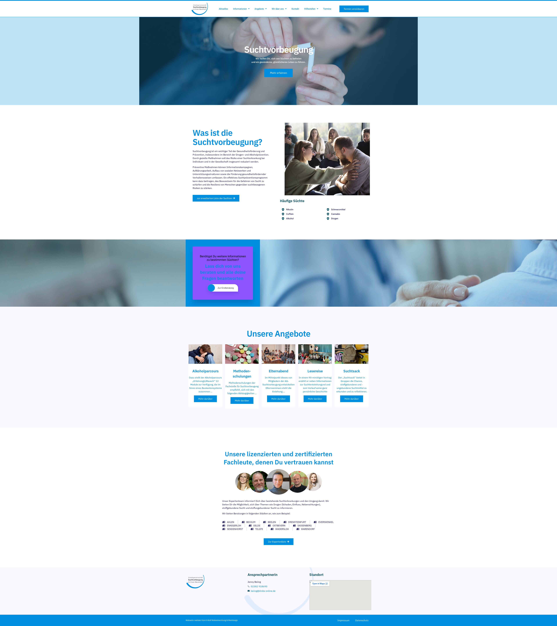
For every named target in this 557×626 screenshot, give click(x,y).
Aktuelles (223, 8)
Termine (327, 8)
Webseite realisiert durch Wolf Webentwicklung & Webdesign (212, 620)
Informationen (240, 8)
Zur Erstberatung (226, 288)
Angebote (259, 8)
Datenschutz (361, 620)
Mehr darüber (205, 398)
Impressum (343, 620)
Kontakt (295, 8)
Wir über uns (278, 8)
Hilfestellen (309, 8)
